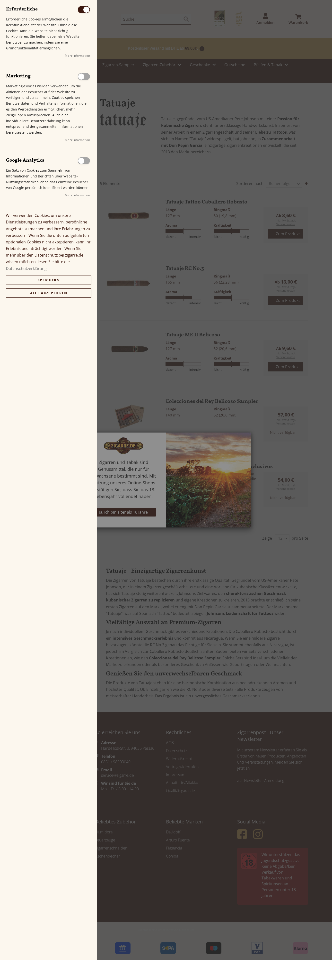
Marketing (84, 76)
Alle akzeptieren (48, 293)
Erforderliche (84, 9)
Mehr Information (77, 56)
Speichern (49, 280)
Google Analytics (84, 160)
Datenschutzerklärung (26, 268)
